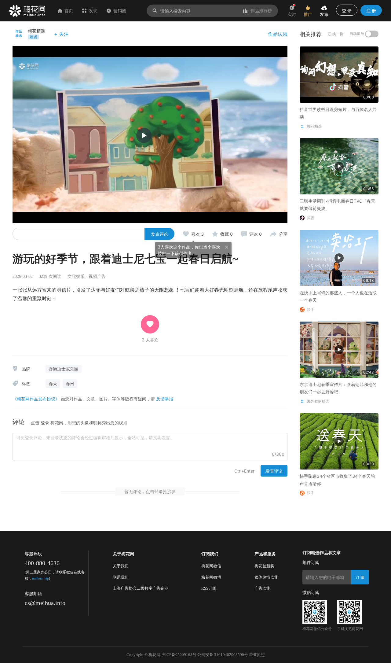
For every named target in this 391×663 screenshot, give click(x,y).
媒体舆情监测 (266, 577)
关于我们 (121, 566)
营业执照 (257, 654)
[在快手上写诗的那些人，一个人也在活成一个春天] (339, 257)
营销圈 (119, 10)
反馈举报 (164, 398)
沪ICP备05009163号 (178, 654)
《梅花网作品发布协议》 (36, 398)
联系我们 (121, 577)
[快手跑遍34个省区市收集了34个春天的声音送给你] (339, 440)
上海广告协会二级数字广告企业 (140, 588)
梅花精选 (36, 30)
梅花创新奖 (264, 566)
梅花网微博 (211, 577)
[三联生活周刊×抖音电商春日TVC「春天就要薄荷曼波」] (339, 165)
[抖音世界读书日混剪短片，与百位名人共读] (339, 74)
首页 (68, 10)
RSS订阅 (208, 588)
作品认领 (277, 34)
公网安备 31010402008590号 (222, 654)
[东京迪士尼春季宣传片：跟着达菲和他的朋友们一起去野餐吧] (339, 349)
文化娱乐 (76, 276)
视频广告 (97, 276)
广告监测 (262, 588)
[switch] (371, 34)
